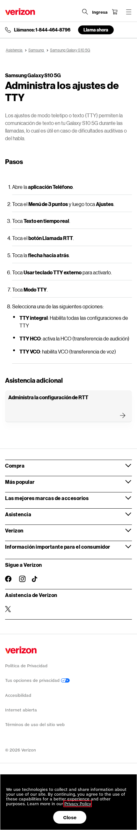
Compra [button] (15, 466)
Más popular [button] (20, 482)
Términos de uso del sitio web (35, 724)
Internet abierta (21, 710)
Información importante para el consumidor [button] (57, 547)
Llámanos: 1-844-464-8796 (42, 30)
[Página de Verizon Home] (20, 11)
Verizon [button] (14, 530)
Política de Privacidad (26, 665)
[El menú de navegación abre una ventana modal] (129, 12)
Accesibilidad (18, 695)
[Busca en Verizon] (85, 12)
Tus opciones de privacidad (33, 680)
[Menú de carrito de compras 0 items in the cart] (115, 12)
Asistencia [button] (18, 514)
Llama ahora (95, 29)
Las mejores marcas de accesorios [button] (47, 498)
